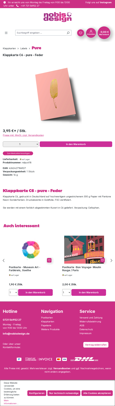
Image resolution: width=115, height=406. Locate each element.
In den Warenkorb (76, 144)
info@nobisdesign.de (16, 333)
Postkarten (47, 317)
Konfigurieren (36, 393)
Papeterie (46, 325)
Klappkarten (47, 321)
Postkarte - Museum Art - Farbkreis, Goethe (24, 269)
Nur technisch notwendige (64, 393)
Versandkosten (61, 368)
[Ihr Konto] (91, 32)
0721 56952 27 (12, 319)
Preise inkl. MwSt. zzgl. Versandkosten (23, 135)
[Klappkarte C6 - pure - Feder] (57, 96)
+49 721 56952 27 (30, 5)
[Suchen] (68, 33)
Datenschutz (86, 329)
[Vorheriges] (3, 260)
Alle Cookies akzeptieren (97, 393)
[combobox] (40, 33)
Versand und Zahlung (91, 317)
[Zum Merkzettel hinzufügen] (49, 260)
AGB (82, 325)
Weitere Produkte (50, 329)
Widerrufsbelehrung (90, 321)
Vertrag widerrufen (96, 344)
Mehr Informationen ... (11, 402)
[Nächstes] (111, 260)
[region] (57, 96)
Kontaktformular (11, 347)
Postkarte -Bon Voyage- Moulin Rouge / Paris (81, 269)
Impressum (85, 333)
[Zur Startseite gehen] (57, 17)
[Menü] (6, 33)
